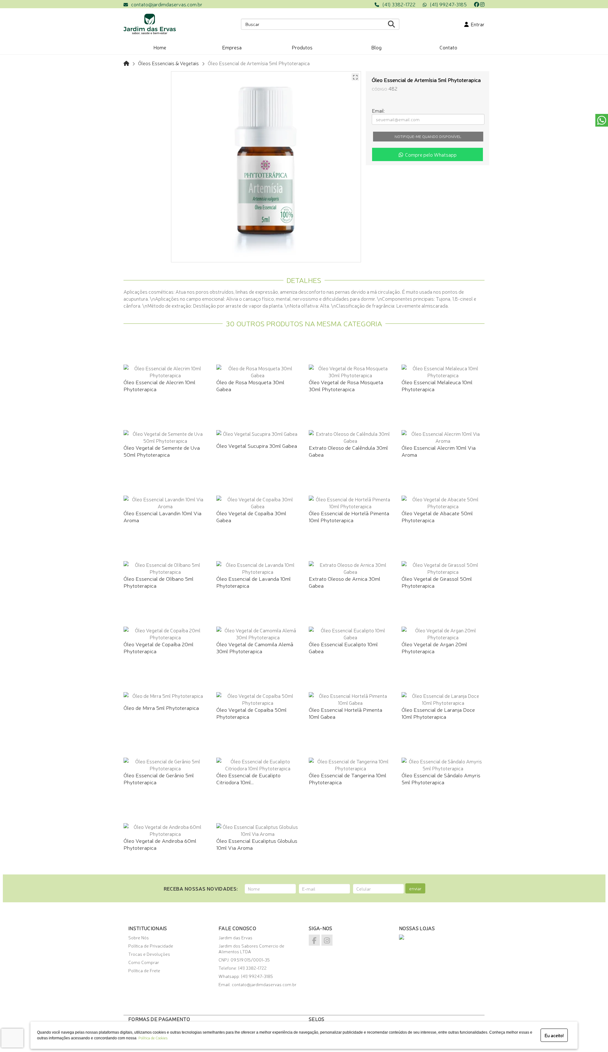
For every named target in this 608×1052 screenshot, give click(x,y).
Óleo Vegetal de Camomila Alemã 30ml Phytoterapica (254, 647)
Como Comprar (143, 962)
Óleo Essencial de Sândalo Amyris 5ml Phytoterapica (441, 778)
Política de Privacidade (150, 946)
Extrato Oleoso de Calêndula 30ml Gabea (348, 451)
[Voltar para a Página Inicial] (126, 62)
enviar (415, 888)
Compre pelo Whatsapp (430, 154)
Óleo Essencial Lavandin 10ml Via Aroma (162, 516)
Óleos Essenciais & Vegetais (168, 62)
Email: (378, 110)
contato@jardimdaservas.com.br (166, 4)
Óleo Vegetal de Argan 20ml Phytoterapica (434, 647)
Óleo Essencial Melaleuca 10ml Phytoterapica (437, 385)
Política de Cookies (152, 1037)
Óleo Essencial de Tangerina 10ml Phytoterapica (347, 778)
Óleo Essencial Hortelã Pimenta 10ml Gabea (345, 713)
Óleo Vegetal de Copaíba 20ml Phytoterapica (158, 647)
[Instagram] (482, 4)
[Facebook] (476, 4)
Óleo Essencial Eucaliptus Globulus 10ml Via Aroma (256, 844)
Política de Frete (144, 970)
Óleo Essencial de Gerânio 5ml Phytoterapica (159, 778)
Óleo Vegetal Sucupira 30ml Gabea (256, 445)
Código (379, 88)
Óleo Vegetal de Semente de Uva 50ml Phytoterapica (162, 451)
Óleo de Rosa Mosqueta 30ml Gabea (250, 385)
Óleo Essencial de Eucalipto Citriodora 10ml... (248, 778)
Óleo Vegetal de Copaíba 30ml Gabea (251, 516)
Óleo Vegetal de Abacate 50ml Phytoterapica (437, 516)
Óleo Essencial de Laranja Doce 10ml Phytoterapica (438, 713)
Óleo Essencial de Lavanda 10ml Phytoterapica (253, 582)
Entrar (476, 24)
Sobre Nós (138, 937)
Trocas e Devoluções (149, 954)
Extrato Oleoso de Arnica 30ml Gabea (344, 582)
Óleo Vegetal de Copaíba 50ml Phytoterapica (251, 713)
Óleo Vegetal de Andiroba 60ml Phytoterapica (160, 844)
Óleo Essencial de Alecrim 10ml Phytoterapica (159, 385)
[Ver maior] (355, 77)
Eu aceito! (554, 1035)
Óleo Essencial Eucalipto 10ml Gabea (343, 647)
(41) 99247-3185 (448, 4)
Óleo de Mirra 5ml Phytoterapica (161, 707)
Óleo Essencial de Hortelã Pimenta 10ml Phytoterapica (349, 516)
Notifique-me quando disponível (428, 136)
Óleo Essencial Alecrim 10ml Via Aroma (439, 451)
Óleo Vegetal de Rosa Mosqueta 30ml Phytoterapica (346, 385)
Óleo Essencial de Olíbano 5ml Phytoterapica (158, 582)
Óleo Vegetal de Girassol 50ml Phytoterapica (437, 582)
